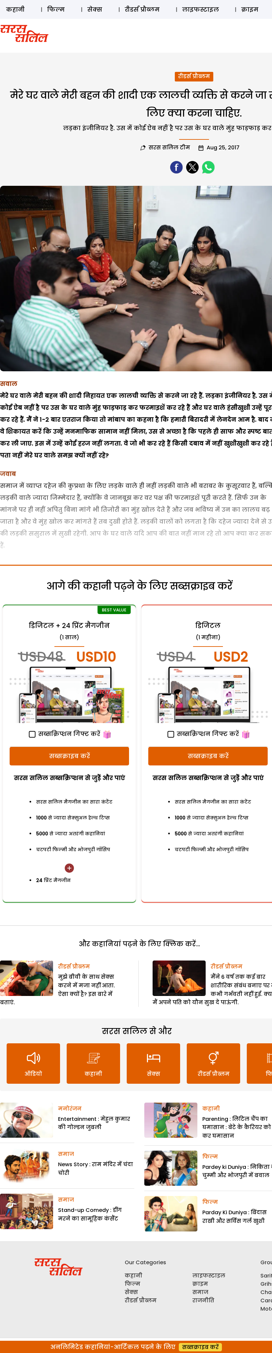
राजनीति (203, 1300)
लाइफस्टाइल (200, 9)
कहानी (15, 9)
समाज (66, 1154)
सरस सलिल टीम (169, 147)
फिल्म (56, 9)
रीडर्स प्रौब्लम (142, 9)
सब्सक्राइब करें (69, 756)
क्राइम (249, 9)
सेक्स (94, 9)
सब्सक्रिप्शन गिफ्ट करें (68, 734)
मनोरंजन (70, 1109)
